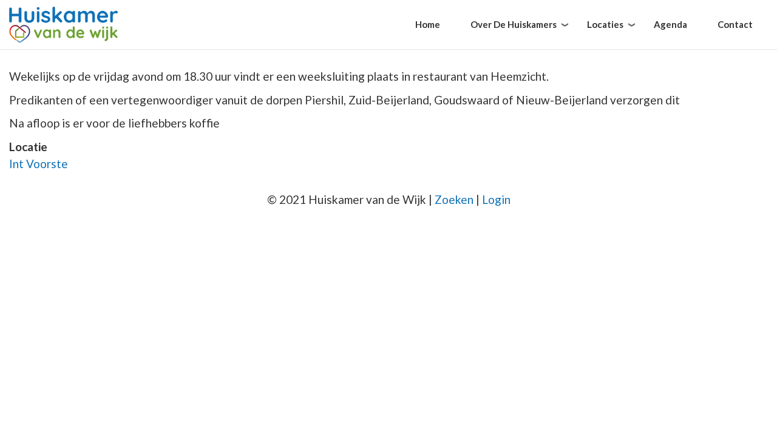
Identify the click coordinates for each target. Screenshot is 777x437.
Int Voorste (38, 164)
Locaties (605, 24)
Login (496, 199)
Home (427, 24)
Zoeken (454, 199)
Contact (735, 24)
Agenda (670, 24)
